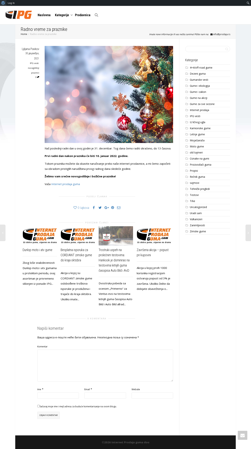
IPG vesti (34, 63)
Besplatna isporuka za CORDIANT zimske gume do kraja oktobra (76, 255)
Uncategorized (198, 207)
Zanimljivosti (197, 225)
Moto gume (197, 146)
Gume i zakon (198, 92)
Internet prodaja (199, 110)
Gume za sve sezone (202, 104)
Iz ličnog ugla (197, 122)
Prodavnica (82, 15)
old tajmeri (196, 152)
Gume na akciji (198, 98)
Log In (11, 2)
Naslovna (44, 15)
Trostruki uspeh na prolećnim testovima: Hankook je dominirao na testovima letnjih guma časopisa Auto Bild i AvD (114, 260)
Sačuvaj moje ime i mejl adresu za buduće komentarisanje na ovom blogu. (78, 406)
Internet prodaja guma (65, 184)
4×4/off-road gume (201, 67)
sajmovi (194, 183)
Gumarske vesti (199, 79)
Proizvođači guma (200, 164)
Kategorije (62, 15)
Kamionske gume (200, 128)
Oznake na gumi (199, 158)
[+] (40, 236)
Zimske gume (198, 231)
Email (87, 389)
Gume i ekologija (200, 85)
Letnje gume (197, 134)
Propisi (194, 170)
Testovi (194, 195)
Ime (39, 389)
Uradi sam (196, 213)
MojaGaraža (197, 140)
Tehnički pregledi (200, 189)
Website (136, 389)
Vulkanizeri (196, 219)
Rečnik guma (197, 176)
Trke (192, 201)
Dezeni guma (198, 73)
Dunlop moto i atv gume (37, 250)
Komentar (42, 346)
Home (24, 34)
